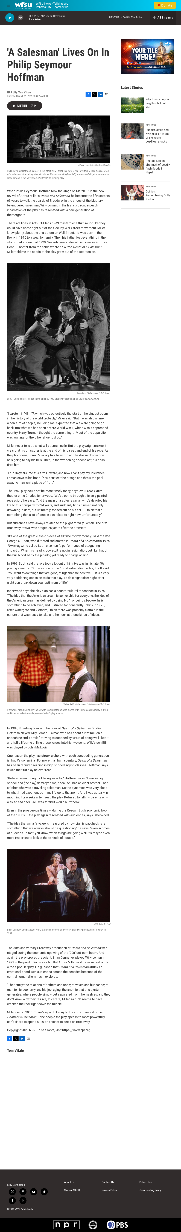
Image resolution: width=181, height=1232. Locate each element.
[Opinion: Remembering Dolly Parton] (132, 192)
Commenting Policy (150, 1190)
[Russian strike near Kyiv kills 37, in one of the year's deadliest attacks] (132, 131)
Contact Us (108, 1182)
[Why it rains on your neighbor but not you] (132, 105)
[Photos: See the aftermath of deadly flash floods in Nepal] (132, 162)
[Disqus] (90, 1122)
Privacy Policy (109, 1190)
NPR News (151, 124)
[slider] (26, 17)
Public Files (145, 1182)
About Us (69, 1182)
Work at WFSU (72, 1190)
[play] (10, 18)
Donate (166, 5)
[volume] (20, 18)
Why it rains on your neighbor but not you (158, 103)
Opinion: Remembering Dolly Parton (158, 195)
